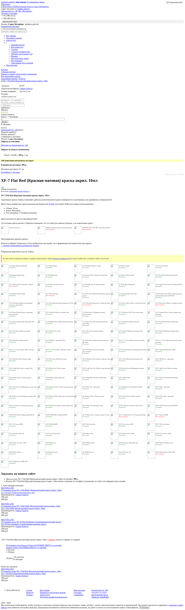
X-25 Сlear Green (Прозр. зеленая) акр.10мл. (169, 303)
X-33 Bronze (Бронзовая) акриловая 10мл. (22, 321)
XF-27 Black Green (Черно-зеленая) (166, 368)
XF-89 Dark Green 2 (52, 452)
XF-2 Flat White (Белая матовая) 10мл (167, 321)
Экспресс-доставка (9, 13)
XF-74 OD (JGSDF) (52, 424)
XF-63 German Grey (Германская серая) (21, 405)
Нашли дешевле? (8, 134)
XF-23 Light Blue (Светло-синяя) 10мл (20, 368)
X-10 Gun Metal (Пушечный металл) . (167, 275)
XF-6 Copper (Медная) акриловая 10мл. (131, 331)
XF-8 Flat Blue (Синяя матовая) (18, 340)
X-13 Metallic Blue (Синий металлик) (94, 284)
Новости (30, 592)
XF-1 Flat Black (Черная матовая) (129, 321)
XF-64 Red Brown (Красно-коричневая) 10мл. (59, 405)
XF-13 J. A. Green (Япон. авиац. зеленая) (21, 349)
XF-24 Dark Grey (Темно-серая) (55, 368)
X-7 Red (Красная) (51, 275)
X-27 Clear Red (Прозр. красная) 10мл (57, 312)
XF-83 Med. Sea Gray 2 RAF (17, 443)
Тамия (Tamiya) (26, 89)
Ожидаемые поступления (22, 63)
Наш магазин (11, 65)
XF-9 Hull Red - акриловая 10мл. (56, 340)
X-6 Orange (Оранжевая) (16, 275)
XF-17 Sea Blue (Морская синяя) (165, 349)
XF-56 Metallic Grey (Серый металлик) (130, 387)
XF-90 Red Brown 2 (88, 452)
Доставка (78, 592)
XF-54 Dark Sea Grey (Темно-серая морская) (59, 387)
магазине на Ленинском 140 (61, 258)
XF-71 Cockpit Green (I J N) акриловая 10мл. (132, 415)
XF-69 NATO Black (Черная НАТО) (56, 415)
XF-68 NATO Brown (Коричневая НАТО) (21, 415)
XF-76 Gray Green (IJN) (126, 424)
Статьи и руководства (20, 52)
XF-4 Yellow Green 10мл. (53, 331)
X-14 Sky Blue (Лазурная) (127, 284)
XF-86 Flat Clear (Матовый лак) (128, 443)
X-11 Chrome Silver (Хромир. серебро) (21, 284)
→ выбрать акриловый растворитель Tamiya (20, 246)
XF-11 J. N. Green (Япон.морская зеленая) (131, 340)
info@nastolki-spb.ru (99, 595)
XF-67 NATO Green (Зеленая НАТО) (167, 405)
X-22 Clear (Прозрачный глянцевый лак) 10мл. (60, 303)
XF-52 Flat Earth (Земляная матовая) (167, 377)
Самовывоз (78, 595)
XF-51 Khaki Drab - (125, 377)
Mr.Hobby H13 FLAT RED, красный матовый (96, 227)
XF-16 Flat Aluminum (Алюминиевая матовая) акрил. (23, 524)
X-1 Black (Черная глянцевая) (18, 266)
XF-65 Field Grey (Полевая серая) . (93, 405)
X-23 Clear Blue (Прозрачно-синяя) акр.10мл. (96, 303)
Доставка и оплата (14, 38)
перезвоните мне (9, 22)
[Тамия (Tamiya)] (3, 188)
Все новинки (16, 61)
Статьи (29, 590)
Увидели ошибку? (8, 132)
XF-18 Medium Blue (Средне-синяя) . (20, 359)
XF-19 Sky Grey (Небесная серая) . (56, 359)
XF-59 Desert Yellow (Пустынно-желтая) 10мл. (60, 396)
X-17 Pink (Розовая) (52, 293)
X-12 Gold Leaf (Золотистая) (54, 284)
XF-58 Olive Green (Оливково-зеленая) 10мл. (22, 396)
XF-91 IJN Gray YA (125, 452)
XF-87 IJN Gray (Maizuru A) (164, 443)
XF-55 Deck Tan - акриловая (91, 387)
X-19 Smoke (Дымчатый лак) (128, 293)
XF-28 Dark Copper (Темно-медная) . (20, 377)
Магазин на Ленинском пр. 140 (14, 145)
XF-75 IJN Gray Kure (89, 424)
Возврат (14, 56)
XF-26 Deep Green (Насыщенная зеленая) (131, 368)
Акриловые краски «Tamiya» (19, 191)
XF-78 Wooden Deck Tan (16, 433)
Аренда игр (11, 40)
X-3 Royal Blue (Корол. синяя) (92, 266)
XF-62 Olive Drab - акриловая (165, 396)
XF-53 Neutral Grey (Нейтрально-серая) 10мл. (23, 387)
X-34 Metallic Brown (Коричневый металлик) (59, 321)
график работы (23, 9)
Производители (18, 45)
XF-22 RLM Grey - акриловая (164, 359)
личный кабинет (8, 2)
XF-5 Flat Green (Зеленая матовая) (93, 331)
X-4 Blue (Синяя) (124, 266)
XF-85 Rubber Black (89, 443)
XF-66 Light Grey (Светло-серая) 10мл (130, 405)
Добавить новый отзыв (9, 97)
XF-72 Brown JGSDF (162, 415)
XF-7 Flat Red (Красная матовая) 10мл (167, 331)
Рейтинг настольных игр (21, 54)
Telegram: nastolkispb (100, 597)
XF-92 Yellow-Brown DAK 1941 (165, 452)
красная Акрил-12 (14, 227)
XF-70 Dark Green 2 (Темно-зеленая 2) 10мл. (96, 415)
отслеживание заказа (35, 2)
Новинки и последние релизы (53, 592)
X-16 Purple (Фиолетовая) (17, 293)
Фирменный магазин (10, 26)
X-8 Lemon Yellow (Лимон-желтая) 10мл (95, 275)
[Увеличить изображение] (24, 81)
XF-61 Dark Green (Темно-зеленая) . (130, 396)
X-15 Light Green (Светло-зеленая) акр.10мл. (169, 284)
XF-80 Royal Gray (88, 433)
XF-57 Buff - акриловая (163, 387)
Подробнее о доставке (10, 172)
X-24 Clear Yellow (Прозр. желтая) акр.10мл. (132, 303)
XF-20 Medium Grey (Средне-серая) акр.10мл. (97, 359)
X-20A (51, 204)
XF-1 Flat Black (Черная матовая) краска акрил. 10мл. (18, 493)
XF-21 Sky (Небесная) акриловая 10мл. (131, 359)
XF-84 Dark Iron (51, 443)
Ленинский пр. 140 (9, 130)
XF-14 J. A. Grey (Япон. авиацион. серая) (58, 349)
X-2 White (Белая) (51, 266)
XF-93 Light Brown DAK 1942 (18, 461)
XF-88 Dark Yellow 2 (15, 452)
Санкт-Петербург (15, 139)
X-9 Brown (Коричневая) (126, 275)
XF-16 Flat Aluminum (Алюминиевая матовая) (133, 349)
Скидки (14, 49)
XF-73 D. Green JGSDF (16, 424)
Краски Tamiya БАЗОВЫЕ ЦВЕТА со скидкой (26, 548)
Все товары (11, 36)
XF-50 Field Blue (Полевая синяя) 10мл (94, 377)
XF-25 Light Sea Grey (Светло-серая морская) (96, 368)
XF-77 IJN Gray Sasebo (163, 424)
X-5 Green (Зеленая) (162, 266)
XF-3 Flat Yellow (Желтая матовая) (19, 331)
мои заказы (21, 2)
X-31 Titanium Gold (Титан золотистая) (131, 312)
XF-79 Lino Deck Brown (53, 433)
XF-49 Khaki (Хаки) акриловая (55, 377)
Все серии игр (17, 47)
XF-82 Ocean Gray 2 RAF (163, 433)
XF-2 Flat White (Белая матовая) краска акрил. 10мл (23, 508)
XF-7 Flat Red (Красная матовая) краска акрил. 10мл (23, 573)
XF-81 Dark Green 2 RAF (126, 433)
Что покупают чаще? (20, 58)
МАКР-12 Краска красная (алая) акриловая (59, 227)
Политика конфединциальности (53, 597)
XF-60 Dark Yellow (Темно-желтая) (93, 396)
